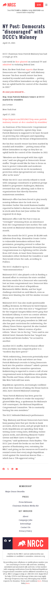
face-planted (21, 61)
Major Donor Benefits (15, 491)
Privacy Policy (25, 531)
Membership (25, 486)
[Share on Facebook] (4, 469)
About (25, 516)
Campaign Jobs (25, 520)
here (39, 581)
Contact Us (25, 527)
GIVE (39, 4)
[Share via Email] (17, 469)
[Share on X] (8, 469)
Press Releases (25, 502)
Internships (25, 523)
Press (25, 496)
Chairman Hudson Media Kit (25, 505)
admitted (7, 64)
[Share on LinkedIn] (12, 469)
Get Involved (25, 511)
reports (29, 69)
